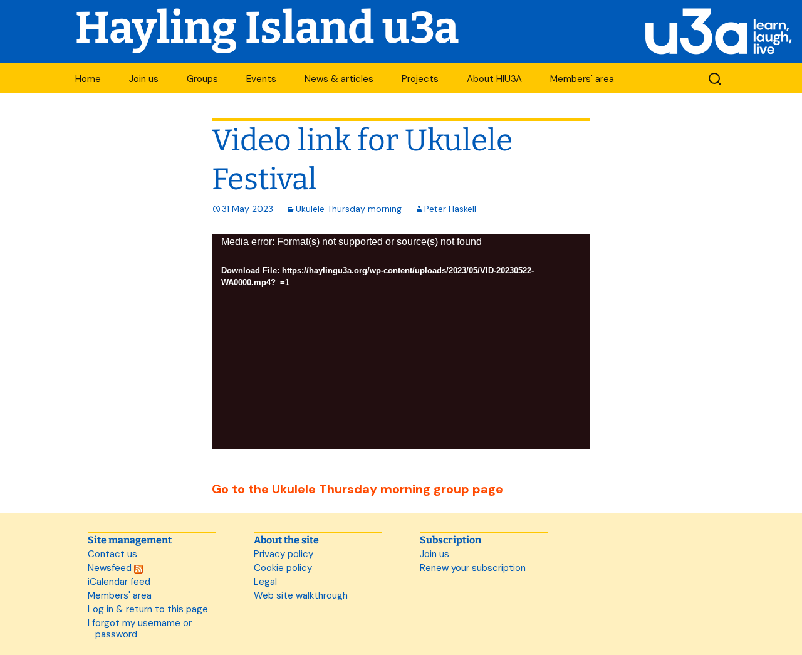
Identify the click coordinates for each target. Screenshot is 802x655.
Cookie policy (283, 568)
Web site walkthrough (301, 595)
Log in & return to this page (148, 609)
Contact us (112, 554)
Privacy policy (283, 554)
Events (261, 79)
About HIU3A (494, 79)
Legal (265, 581)
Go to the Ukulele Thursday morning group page (357, 489)
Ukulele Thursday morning (349, 208)
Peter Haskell (450, 208)
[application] (401, 341)
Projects (420, 79)
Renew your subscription (473, 568)
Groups (202, 79)
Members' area (582, 79)
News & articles (339, 79)
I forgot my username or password (140, 629)
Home (88, 79)
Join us (144, 79)
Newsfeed (111, 568)
